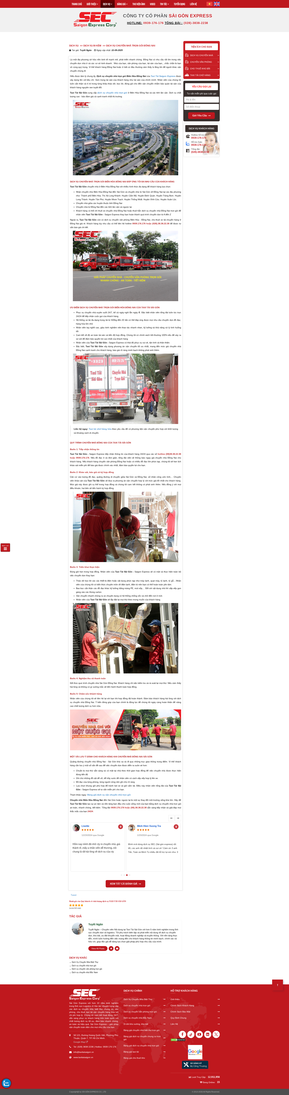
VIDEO (152, 4)
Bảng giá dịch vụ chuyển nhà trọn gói (141, 1045)
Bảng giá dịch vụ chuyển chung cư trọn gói (142, 1038)
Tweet (73, 895)
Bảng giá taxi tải (131, 1052)
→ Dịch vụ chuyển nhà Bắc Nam (83, 972)
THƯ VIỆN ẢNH (138, 4)
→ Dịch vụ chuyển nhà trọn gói (82, 965)
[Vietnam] (210, 4)
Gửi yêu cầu (199, 115)
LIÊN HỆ (193, 4)
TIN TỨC (163, 4)
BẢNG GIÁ (121, 4)
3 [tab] (127, 875)
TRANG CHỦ (77, 4)
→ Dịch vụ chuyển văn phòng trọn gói (85, 969)
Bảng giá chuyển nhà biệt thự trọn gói (141, 1030)
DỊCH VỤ (106, 4)
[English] (217, 4)
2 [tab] (124, 875)
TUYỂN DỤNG (179, 4)
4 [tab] (129, 875)
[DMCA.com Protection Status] (178, 1039)
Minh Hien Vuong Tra (149, 826)
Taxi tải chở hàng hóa (100, 429)
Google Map (79, 1042)
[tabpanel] (98, 847)
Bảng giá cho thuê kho (134, 1058)
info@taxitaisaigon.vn (83, 1052)
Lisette (85, 826)
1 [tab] (121, 875)
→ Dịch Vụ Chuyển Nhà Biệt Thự (83, 962)
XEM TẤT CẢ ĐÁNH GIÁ (123, 883)
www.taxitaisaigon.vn (83, 1057)
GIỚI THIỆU (91, 4)
